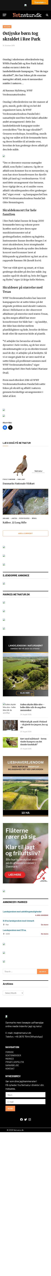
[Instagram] (29, 1119)
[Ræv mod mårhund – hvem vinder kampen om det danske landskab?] (10, 742)
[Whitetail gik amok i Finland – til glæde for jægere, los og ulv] (10, 725)
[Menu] (4, 15)
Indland (7, 27)
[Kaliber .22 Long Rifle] (25, 502)
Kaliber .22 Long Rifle (15, 522)
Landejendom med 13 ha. (14, 930)
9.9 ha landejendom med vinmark (18, 920)
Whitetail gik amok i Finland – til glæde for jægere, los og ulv (34, 724)
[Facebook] (21, 1119)
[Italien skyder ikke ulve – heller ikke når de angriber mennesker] (10, 708)
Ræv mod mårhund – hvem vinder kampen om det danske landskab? (33, 742)
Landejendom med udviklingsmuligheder (22, 911)
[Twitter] (25, 1119)
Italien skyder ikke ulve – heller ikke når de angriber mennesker (33, 707)
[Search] (46, 15)
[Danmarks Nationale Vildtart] (25, 463)
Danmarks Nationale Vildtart (19, 483)
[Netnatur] (26, 14)
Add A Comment (25, 533)
